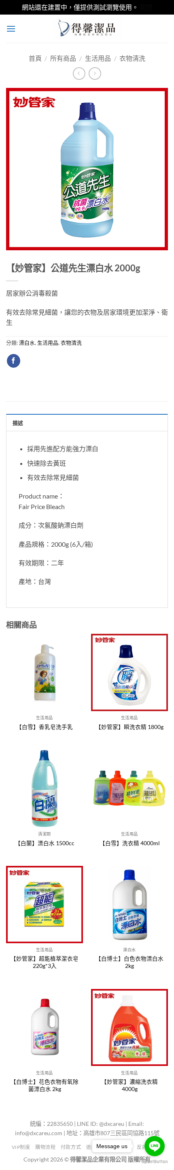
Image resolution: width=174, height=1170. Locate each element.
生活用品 (98, 58)
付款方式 (71, 1147)
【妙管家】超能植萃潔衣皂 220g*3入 (45, 962)
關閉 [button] (146, 7)
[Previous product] (95, 73)
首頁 (35, 58)
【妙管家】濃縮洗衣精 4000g (129, 1085)
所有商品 (63, 58)
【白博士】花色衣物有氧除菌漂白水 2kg (45, 1085)
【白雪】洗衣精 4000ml (130, 843)
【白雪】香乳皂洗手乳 (44, 727)
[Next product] (79, 73)
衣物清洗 (132, 58)
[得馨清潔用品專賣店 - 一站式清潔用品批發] (87, 29)
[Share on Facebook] (13, 361)
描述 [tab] (18, 423)
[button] (11, 28)
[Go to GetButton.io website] (155, 1161)
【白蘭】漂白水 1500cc (44, 843)
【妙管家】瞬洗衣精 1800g (129, 727)
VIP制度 (21, 1147)
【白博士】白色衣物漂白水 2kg (129, 962)
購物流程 (45, 1147)
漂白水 (27, 342)
